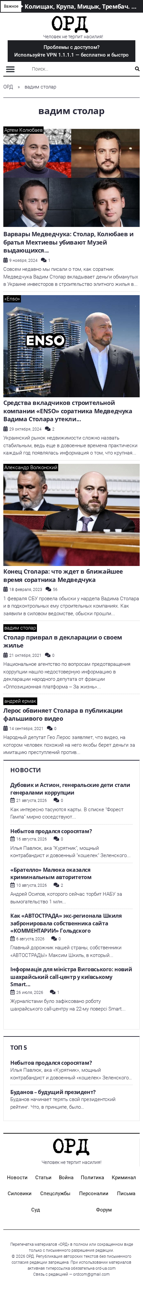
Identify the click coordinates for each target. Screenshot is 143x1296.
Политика (92, 1178)
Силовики (20, 1194)
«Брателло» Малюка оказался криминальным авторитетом (50, 873)
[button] (10, 69)
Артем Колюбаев (23, 130)
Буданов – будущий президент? (53, 1092)
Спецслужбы (55, 1194)
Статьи (43, 1178)
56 (55, 589)
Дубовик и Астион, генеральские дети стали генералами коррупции (70, 788)
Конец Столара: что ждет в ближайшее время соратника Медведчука (63, 575)
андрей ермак (20, 701)
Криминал (124, 1178)
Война (66, 1178)
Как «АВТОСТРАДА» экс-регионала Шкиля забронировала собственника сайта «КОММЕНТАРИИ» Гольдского (66, 923)
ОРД (8, 87)
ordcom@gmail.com (91, 1274)
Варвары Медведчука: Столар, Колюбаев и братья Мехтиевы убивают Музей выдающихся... (68, 242)
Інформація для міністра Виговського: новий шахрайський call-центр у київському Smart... (71, 977)
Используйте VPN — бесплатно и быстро (71, 51)
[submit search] (137, 69)
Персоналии (93, 1194)
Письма (126, 1194)
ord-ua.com (105, 1268)
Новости (17, 1178)
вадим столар (20, 628)
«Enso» (12, 299)
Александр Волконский (30, 467)
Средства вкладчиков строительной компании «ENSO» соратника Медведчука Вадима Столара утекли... (67, 411)
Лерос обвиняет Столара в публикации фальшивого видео (63, 714)
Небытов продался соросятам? (51, 831)
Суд (35, 1210)
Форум (104, 1210)
